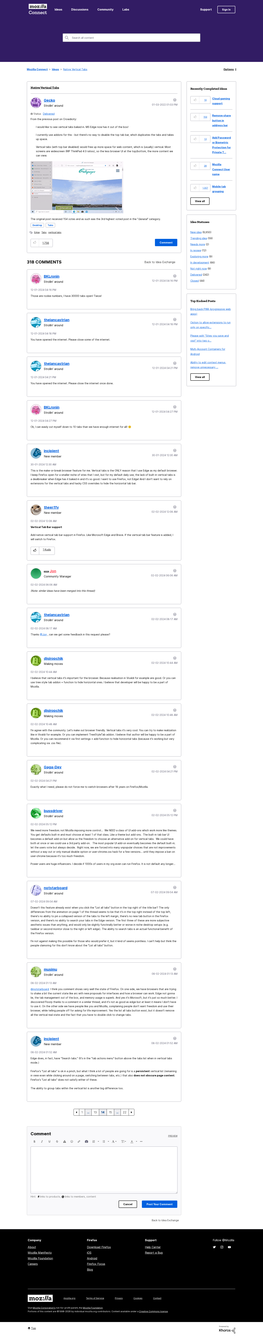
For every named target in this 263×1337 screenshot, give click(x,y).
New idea (196, 232)
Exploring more (199, 256)
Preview (172, 1136)
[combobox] (131, 37)
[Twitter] (214, 1247)
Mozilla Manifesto (40, 1252)
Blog (90, 1269)
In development (199, 262)
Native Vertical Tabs (45, 88)
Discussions (79, 9)
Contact (157, 1298)
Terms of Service (95, 1298)
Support (206, 9)
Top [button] (33, 1328)
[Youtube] (229, 1247)
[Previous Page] (76, 1112)
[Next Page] (131, 1112)
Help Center (153, 1247)
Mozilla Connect (38, 9)
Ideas (58, 9)
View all (200, 201)
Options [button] (228, 69)
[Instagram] (221, 1247)
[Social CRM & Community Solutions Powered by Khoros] (227, 1329)
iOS (89, 1252)
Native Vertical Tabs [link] (75, 69)
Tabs (50, 225)
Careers (33, 1264)
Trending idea (198, 238)
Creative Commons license (153, 1311)
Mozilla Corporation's (44, 1307)
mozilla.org (69, 1298)
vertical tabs (54, 232)
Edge (37, 232)
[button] (35, 243)
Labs (125, 9)
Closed (194, 280)
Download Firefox (99, 1247)
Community (105, 9)
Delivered (49, 113)
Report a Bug (154, 1252)
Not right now (198, 268)
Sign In (226, 9)
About (32, 1247)
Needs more (197, 244)
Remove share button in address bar (221, 120)
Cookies (137, 1298)
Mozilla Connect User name (221, 169)
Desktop (37, 225)
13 (95, 1112)
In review (195, 250)
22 (124, 1112)
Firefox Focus (96, 1264)
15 (110, 1112)
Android (92, 1258)
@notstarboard (40, 989)
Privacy (119, 1298)
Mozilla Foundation (40, 1258)
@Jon (43, 634)
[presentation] (34, 1141)
